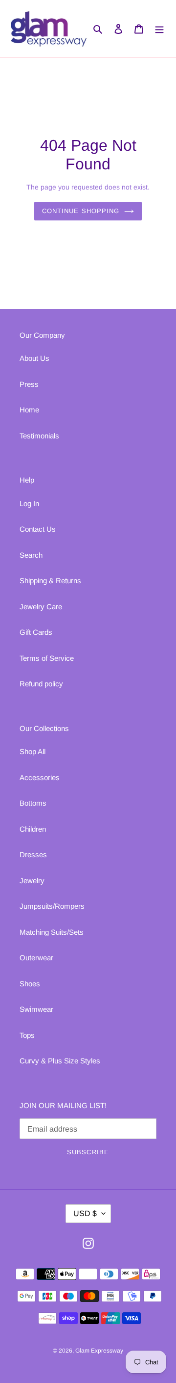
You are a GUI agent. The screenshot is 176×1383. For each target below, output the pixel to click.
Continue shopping (80, 211)
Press (29, 384)
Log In (29, 503)
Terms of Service (47, 658)
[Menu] (159, 28)
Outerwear (36, 957)
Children (33, 829)
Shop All (32, 751)
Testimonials (39, 436)
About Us (34, 358)
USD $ (85, 1213)
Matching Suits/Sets (52, 932)
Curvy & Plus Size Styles (60, 1061)
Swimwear (36, 1009)
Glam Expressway (99, 1350)
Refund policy (41, 683)
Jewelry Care (41, 606)
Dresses (33, 854)
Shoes (30, 983)
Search (31, 555)
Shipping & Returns (50, 580)
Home (29, 410)
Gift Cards (36, 632)
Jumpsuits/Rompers (52, 906)
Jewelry (32, 880)
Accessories (40, 777)
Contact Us (38, 529)
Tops (27, 1035)
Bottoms (33, 803)
